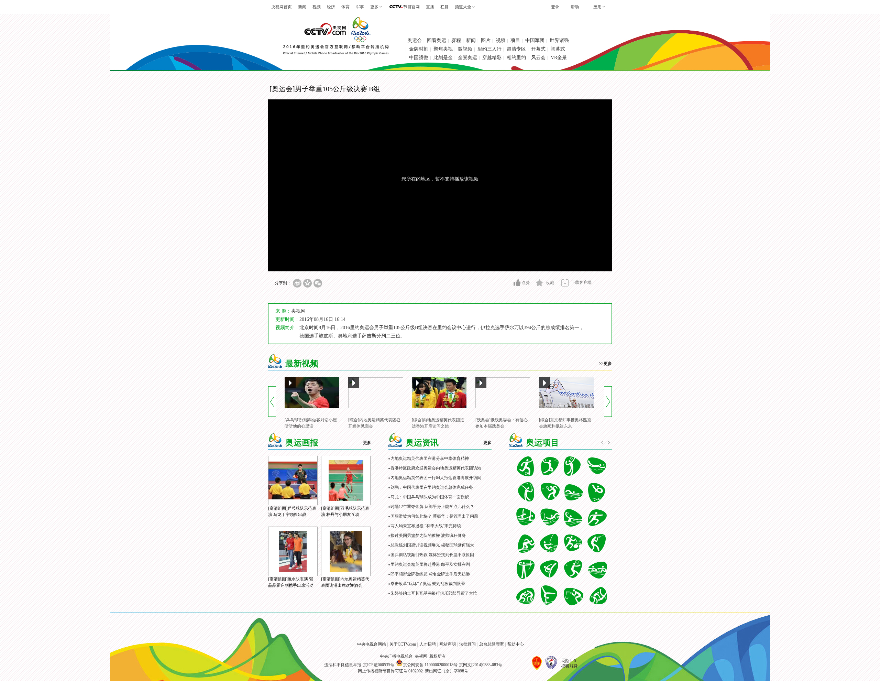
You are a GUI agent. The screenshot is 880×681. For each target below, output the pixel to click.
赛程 (456, 40)
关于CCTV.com (402, 644)
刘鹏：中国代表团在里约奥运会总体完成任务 (431, 487)
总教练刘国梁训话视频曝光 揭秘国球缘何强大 (432, 545)
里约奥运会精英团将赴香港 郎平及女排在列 (430, 564)
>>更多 (605, 363)
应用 (597, 6)
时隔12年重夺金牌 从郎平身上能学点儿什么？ (432, 506)
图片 (486, 40)
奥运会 (414, 40)
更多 (367, 442)
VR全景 (559, 57)
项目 (515, 40)
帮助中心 (515, 644)
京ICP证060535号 (378, 664)
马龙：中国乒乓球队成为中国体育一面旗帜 (429, 497)
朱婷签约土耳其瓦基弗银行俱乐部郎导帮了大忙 (433, 593)
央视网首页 (281, 6)
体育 (345, 6)
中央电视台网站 (371, 644)
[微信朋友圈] (318, 283)
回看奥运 (436, 40)
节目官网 (411, 6)
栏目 (444, 6)
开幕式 (538, 49)
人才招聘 (427, 644)
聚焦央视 (443, 49)
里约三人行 (489, 49)
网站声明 (447, 644)
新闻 (302, 6)
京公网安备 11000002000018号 (430, 664)
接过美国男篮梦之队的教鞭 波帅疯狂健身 (428, 535)
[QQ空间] (307, 283)
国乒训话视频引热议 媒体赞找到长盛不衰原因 (432, 554)
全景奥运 (467, 57)
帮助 (575, 6)
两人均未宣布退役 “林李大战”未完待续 (425, 525)
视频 (316, 6)
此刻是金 (443, 57)
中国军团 (534, 40)
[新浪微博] (297, 283)
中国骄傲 (418, 57)
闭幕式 (558, 49)
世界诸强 (559, 40)
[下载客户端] (565, 283)
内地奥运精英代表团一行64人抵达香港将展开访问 (435, 477)
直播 (430, 6)
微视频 (465, 49)
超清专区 (516, 49)
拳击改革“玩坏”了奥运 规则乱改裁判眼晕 (427, 583)
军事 (360, 6)
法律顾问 (467, 644)
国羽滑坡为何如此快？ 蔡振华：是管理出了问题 (434, 516)
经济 (331, 6)
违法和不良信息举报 (342, 664)
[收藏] (539, 283)
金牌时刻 (418, 49)
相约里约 (516, 57)
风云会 (538, 57)
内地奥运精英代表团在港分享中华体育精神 (429, 458)
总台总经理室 (491, 644)
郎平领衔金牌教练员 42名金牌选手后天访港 (430, 574)
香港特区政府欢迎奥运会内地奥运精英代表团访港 (435, 468)
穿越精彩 (492, 57)
